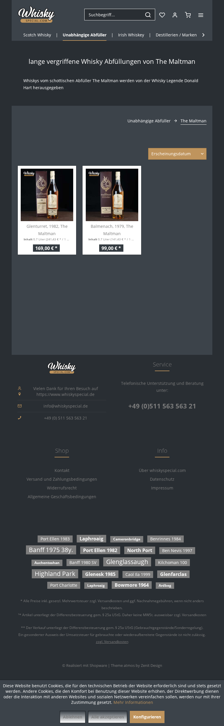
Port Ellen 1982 (100, 550)
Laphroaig (91, 538)
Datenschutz (162, 479)
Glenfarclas (173, 574)
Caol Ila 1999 (137, 574)
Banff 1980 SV (82, 562)
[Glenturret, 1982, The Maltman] (47, 195)
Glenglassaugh (127, 562)
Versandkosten (110, 600)
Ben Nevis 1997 (177, 550)
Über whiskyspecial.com (162, 470)
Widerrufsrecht (62, 488)
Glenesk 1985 (100, 574)
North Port (139, 550)
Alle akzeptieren (107, 717)
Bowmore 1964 (132, 585)
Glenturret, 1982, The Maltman (47, 229)
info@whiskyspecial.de (65, 406)
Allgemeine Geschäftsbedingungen (62, 496)
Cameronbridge (126, 539)
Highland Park (55, 574)
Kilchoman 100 (172, 562)
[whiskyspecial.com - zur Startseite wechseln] (37, 14)
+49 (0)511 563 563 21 (162, 405)
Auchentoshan (47, 562)
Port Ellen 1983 (55, 539)
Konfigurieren (147, 717)
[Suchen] (148, 14)
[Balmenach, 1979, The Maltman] (111, 195)
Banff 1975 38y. (51, 550)
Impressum (162, 488)
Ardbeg (165, 585)
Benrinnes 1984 (165, 539)
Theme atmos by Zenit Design (136, 665)
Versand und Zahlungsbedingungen (62, 479)
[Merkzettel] (162, 14)
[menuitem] (119, 14)
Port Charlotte (63, 585)
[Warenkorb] (188, 14)
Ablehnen (72, 717)
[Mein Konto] (175, 14)
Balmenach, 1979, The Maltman (112, 229)
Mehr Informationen (133, 702)
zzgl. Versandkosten (112, 641)
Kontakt (62, 470)
